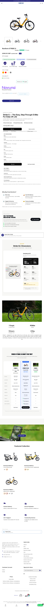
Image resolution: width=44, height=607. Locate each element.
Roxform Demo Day (28, 559)
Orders (3, 569)
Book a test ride (32, 129)
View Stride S (16, 407)
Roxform (27, 590)
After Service (26, 556)
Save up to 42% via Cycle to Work (9, 59)
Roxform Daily (26, 561)
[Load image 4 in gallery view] (35, 41)
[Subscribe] (40, 570)
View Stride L (36, 407)
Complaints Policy (32, 584)
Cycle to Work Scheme (28, 557)
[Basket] (42, 3)
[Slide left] (3, 41)
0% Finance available (21, 59)
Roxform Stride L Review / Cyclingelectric (11, 581)
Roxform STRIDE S (8, 489)
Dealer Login (26, 548)
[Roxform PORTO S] (11, 457)
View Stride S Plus (26, 407)
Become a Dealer (27, 550)
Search (25, 544)
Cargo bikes (11, 579)
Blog (24, 546)
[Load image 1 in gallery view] (8, 41)
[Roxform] (21, 3)
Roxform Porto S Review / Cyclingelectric (11, 582)
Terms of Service (32, 582)
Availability (5, 76)
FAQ (24, 552)
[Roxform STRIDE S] (11, 481)
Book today (22, 435)
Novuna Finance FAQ (28, 554)
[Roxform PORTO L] (32, 457)
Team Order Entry (27, 563)
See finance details (31, 164)
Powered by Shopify (18, 590)
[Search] (40, 3)
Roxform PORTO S (8, 465)
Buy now (12, 129)
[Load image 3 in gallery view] (26, 41)
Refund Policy (33, 580)
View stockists (36, 219)
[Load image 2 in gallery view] (17, 41)
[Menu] (2, 3)
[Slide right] (41, 41)
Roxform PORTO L (29, 465)
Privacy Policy (33, 578)
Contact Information (33, 576)
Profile (3, 571)
